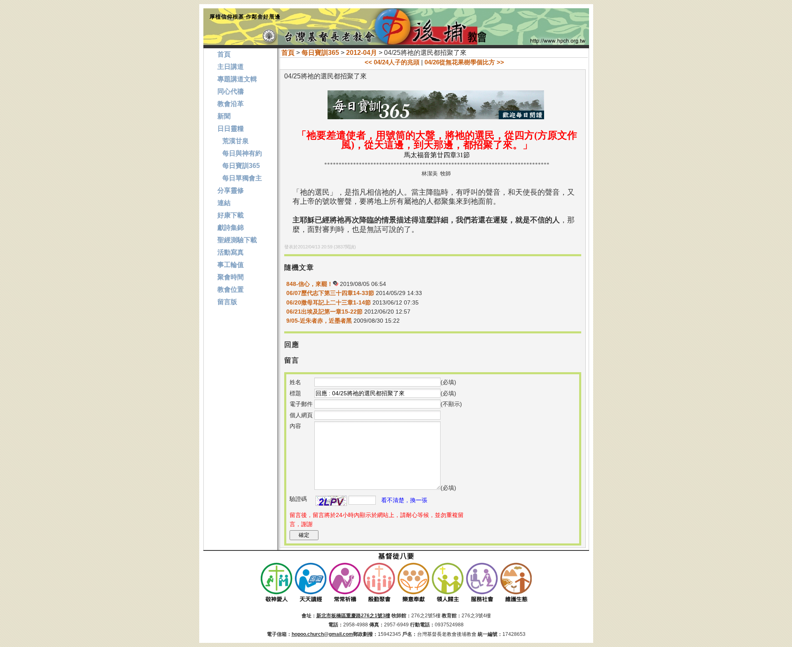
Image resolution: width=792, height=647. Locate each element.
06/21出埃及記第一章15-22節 (324, 311)
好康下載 (230, 215)
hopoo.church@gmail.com (322, 634)
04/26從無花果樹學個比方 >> (464, 62)
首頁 (288, 52)
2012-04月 (361, 52)
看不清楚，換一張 (404, 500)
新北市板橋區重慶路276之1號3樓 (353, 616)
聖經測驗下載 (237, 239)
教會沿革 (230, 103)
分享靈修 (230, 190)
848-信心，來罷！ (309, 284)
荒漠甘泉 (233, 140)
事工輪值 (230, 264)
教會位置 (230, 289)
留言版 (227, 301)
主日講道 (230, 66)
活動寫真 (230, 252)
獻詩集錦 (230, 227)
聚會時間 (230, 277)
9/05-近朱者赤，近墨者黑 (319, 320)
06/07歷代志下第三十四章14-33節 (330, 293)
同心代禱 (230, 91)
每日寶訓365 (320, 52)
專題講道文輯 (237, 79)
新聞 (224, 116)
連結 (224, 202)
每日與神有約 (239, 153)
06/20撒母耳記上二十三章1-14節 (328, 302)
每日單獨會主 (239, 178)
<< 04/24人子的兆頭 (392, 62)
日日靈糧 (230, 128)
